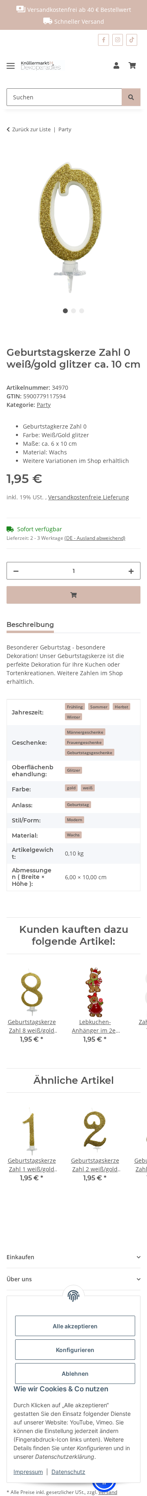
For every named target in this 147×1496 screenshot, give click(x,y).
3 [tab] (81, 310)
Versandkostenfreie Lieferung (88, 497)
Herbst (121, 707)
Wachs (73, 835)
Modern (74, 819)
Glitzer (73, 770)
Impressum (28, 1471)
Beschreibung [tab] (30, 625)
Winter (73, 717)
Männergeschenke (85, 732)
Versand (107, 1492)
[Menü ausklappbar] (14, 65)
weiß (88, 788)
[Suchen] (131, 97)
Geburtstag (78, 804)
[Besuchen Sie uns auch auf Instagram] (117, 40)
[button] (116, 65)
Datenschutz (68, 1471)
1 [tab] (65, 310)
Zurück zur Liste (31, 129)
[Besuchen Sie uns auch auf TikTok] (131, 40)
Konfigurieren (75, 1349)
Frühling (75, 707)
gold (71, 788)
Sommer (98, 707)
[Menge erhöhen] (131, 570)
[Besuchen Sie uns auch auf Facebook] (103, 40)
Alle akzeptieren (75, 1326)
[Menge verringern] (16, 570)
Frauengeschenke (84, 742)
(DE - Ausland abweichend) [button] (95, 538)
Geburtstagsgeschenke (89, 752)
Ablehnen (75, 1373)
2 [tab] (73, 310)
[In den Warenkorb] (13, 154)
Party (44, 405)
